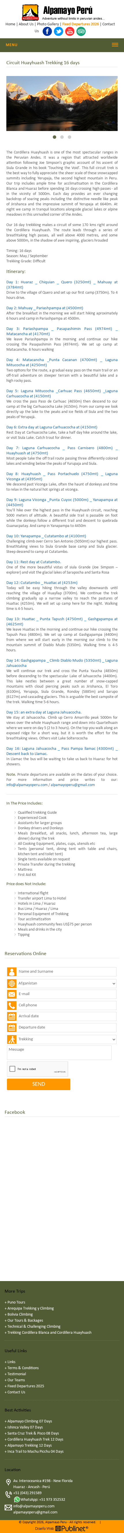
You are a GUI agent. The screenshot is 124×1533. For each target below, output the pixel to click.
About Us (26, 24)
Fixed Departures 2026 (80, 24)
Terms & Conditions (23, 1368)
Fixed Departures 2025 (25, 1386)
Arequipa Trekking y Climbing (30, 1308)
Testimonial (16, 1374)
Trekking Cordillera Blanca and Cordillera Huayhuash (49, 1333)
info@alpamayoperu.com (27, 785)
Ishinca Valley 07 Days (25, 1427)
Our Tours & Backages (25, 1320)
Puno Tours (16, 1302)
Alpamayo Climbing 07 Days (29, 1421)
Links (11, 1362)
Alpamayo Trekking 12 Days (29, 1445)
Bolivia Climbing (20, 1314)
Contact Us (16, 1392)
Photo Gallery (48, 24)
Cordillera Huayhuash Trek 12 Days (35, 1439)
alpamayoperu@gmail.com (73, 785)
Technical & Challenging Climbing (34, 1327)
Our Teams (16, 1380)
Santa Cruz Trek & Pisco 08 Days (33, 1433)
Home (10, 24)
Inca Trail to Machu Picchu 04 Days (35, 1451)
